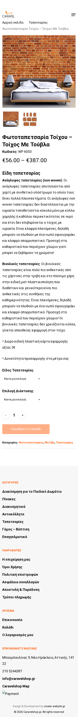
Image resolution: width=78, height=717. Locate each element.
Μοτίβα (50, 442)
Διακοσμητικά (13, 507)
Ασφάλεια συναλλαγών (20, 582)
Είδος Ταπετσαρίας (18, 370)
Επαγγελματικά (14, 537)
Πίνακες (9, 499)
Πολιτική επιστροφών (20, 574)
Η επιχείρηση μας (16, 559)
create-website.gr (54, 706)
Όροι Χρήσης (12, 567)
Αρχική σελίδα (12, 22)
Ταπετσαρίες (38, 22)
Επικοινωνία (12, 620)
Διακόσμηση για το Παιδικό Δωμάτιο (32, 491)
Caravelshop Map (15, 686)
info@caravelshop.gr (18, 679)
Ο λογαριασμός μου (17, 635)
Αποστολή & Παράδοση (20, 590)
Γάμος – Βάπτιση (15, 529)
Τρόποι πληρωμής (16, 597)
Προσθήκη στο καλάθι (26, 429)
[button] (73, 15)
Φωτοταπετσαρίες (31, 442)
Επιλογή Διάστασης (18, 391)
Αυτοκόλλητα (13, 514)
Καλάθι (8, 627)
